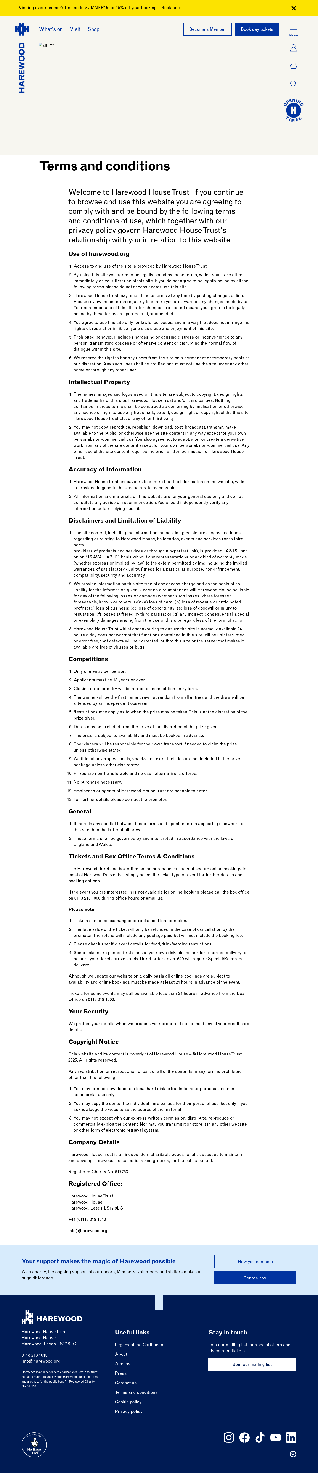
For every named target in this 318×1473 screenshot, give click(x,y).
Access (122, 1364)
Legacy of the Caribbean (139, 1345)
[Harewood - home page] (52, 1317)
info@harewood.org (87, 1231)
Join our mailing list (252, 1365)
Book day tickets (257, 30)
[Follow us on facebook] (244, 1437)
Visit (75, 29)
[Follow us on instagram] (229, 1437)
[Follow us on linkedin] (291, 1437)
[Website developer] (293, 1454)
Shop (93, 29)
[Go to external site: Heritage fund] (34, 1444)
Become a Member (207, 30)
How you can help (255, 1262)
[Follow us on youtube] (275, 1437)
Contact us (126, 1383)
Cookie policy (128, 1402)
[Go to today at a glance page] (293, 110)
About (121, 1355)
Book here (171, 8)
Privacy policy (129, 1412)
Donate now (255, 1278)
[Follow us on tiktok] (260, 1437)
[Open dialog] (293, 84)
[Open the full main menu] (293, 29)
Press (121, 1374)
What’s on (51, 29)
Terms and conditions (136, 1393)
